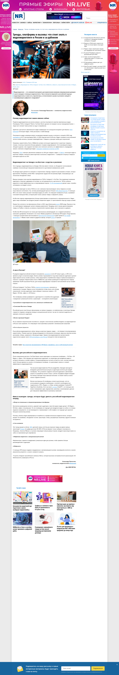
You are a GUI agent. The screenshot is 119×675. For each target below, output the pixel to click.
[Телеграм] (86, 14)
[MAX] (92, 14)
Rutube (14, 87)
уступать (54, 387)
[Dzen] (95, 14)
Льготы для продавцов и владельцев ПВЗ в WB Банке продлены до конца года (66, 528)
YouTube (41, 84)
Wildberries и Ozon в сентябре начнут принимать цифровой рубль (22, 529)
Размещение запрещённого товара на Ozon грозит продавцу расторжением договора (44, 530)
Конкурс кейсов (78, 22)
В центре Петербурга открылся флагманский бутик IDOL (92, 53)
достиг (58, 204)
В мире (22, 429)
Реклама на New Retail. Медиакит (93, 111)
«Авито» (62, 152)
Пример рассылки (95, 160)
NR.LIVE (89, 22)
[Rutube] (101, 14)
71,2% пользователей (56, 183)
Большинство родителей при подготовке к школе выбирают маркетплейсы (22, 508)
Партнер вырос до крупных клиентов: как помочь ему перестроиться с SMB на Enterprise (65, 507)
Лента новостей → (86, 72)
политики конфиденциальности (94, 672)
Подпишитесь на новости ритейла (93, 153)
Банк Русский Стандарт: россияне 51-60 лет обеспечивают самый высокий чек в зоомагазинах (94, 68)
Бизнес (23, 22)
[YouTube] (98, 14)
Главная (15, 29)
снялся (53, 217)
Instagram (35, 84)
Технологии (47, 22)
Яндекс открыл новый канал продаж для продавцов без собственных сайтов (94, 49)
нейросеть (54, 84)
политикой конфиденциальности (96, 157)
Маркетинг (37, 22)
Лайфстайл (65, 22)
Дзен (18, 87)
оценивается (16, 137)
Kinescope (34, 112)
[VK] (89, 14)
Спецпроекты (102, 22)
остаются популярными (42, 287)
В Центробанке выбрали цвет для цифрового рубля (93, 63)
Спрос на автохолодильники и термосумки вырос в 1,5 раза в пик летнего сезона (93, 58)
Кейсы (29, 22)
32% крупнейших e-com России (38, 337)
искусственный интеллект (64, 84)
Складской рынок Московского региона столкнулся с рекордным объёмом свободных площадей (94, 39)
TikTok (31, 84)
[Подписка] (104, 14)
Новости (15, 22)
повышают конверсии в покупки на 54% (47, 148)
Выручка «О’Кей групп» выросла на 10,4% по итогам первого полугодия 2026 (93, 45)
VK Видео (73, 84)
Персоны (56, 22)
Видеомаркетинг (25, 84)
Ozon (44, 84)
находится (48, 274)
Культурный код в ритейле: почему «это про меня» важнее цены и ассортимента (98, 139)
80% (31, 427)
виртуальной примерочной (46, 215)
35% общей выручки (62, 190)
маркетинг (18, 84)
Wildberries (49, 84)
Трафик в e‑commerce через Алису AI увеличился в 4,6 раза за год (44, 507)
